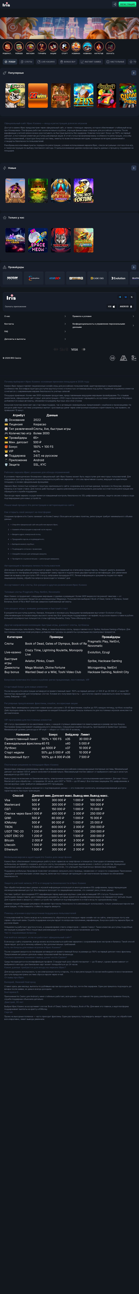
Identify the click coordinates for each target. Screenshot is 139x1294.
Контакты (9, 324)
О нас (7, 316)
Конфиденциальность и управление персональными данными (98, 325)
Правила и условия (81, 316)
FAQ (6, 331)
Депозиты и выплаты (15, 339)
